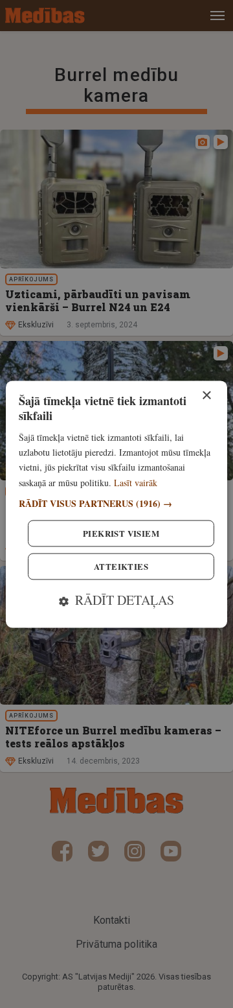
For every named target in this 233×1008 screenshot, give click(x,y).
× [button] (206, 396)
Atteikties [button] (121, 566)
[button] (116, 503)
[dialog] (116, 504)
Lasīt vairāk (135, 482)
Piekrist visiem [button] (121, 533)
